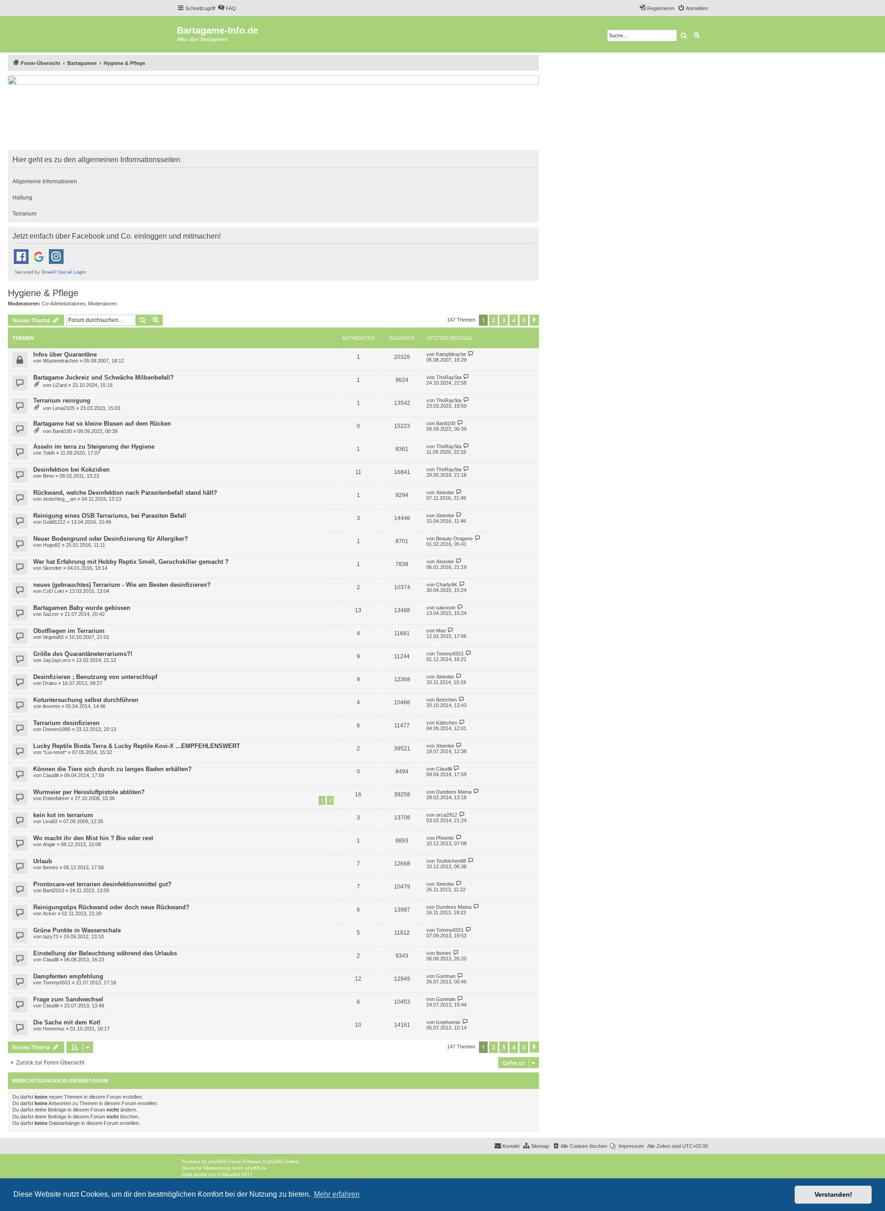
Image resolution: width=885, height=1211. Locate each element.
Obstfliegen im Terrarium (69, 630)
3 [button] (503, 320)
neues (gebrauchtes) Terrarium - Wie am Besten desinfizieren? (122, 584)
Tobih (49, 453)
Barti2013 (53, 890)
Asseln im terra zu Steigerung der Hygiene (93, 446)
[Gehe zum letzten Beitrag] (470, 354)
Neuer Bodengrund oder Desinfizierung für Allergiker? (110, 538)
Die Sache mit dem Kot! (66, 1022)
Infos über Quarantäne (65, 354)
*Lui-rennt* (54, 752)
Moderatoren (102, 303)
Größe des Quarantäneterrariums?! (82, 653)
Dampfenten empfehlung (68, 976)
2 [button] (493, 320)
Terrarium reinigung (61, 400)
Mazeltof (231, 1174)
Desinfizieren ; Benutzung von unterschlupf (95, 676)
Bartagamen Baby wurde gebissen (81, 607)
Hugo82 (51, 545)
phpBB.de (256, 1167)
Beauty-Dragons (454, 538)
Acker (49, 913)
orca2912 (446, 815)
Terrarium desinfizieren (66, 723)
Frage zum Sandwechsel (68, 999)
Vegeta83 (53, 637)
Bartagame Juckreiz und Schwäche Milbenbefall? (103, 377)
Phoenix (445, 838)
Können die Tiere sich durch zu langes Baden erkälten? (112, 769)
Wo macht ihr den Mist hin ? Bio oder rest (93, 838)
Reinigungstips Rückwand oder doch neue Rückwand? (111, 907)
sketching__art (59, 499)
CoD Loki (53, 591)
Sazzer (51, 614)
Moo (441, 630)
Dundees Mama (454, 792)
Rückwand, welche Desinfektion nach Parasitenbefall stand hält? (125, 492)
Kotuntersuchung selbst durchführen (85, 699)
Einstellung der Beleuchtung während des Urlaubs (105, 953)
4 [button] (513, 320)
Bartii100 (62, 431)
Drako (50, 683)
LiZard (60, 385)
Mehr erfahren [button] (337, 1194)
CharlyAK (446, 584)
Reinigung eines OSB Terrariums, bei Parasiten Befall (109, 515)
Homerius (54, 1028)
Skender (52, 568)
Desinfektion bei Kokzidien (71, 469)
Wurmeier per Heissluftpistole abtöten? (89, 792)
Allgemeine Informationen (44, 181)
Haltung (22, 197)
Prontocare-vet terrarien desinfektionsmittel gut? (102, 884)
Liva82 (50, 821)
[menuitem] (227, 8)
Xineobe (445, 492)
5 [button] (523, 320)
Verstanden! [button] (833, 1194)
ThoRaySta (448, 377)
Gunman (445, 976)
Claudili (51, 775)
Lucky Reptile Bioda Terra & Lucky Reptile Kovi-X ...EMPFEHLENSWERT (136, 746)
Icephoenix (448, 1022)
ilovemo (51, 706)
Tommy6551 (450, 653)
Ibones (50, 867)
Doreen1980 (57, 729)
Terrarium (24, 214)
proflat (200, 1174)
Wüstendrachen (60, 360)
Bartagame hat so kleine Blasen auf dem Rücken (102, 423)
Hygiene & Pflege (43, 293)
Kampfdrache (451, 354)
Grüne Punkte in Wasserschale (77, 930)
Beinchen (446, 699)
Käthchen (446, 722)
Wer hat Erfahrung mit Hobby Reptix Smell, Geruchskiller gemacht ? (131, 561)
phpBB (215, 1161)
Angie (49, 844)
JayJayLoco (57, 660)
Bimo (48, 476)
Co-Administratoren (63, 303)
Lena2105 (64, 408)
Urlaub (42, 861)
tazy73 (50, 936)
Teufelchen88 (451, 861)
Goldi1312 (54, 522)
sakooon (445, 607)
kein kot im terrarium (63, 815)
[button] (534, 320)
